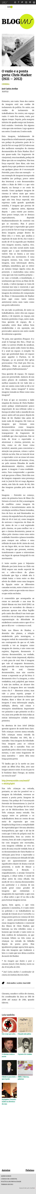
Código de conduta (9, 1179)
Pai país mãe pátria (24, 1034)
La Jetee (19, 983)
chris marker (11, 983)
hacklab (32, 1188)
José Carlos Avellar (10, 89)
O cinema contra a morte (8, 1055)
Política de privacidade (11, 1181)
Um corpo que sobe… (9, 1034)
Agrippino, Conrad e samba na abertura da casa (9, 1102)
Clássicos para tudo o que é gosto (9, 1078)
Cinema (5, 84)
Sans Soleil (26, 983)
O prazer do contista (25, 1054)
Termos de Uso (7, 1184)
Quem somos (6, 1176)
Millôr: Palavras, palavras (23, 1078)
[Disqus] (18, 1140)
